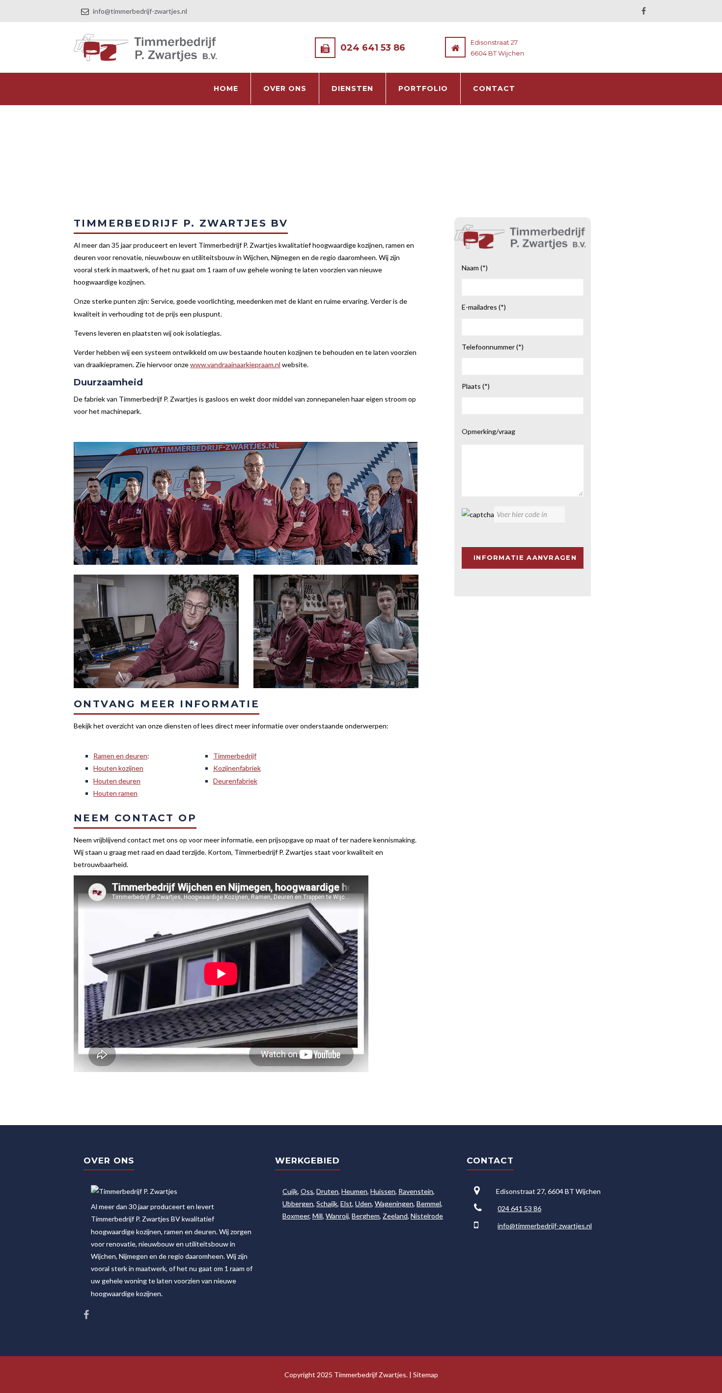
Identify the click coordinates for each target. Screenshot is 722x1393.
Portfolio (423, 88)
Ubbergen (297, 1203)
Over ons (284, 88)
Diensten (352, 88)
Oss (307, 1191)
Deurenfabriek (235, 781)
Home (226, 88)
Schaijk (326, 1203)
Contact (494, 88)
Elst (346, 1203)
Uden (363, 1203)
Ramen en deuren (120, 756)
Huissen (382, 1191)
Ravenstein (415, 1191)
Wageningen (394, 1203)
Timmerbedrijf (234, 756)
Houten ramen (115, 793)
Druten (327, 1191)
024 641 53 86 (372, 47)
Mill (317, 1216)
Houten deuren (116, 781)
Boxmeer (295, 1216)
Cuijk (290, 1191)
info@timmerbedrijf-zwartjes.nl (140, 11)
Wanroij (337, 1216)
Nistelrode (427, 1216)
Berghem (366, 1216)
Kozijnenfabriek (237, 768)
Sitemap (425, 1374)
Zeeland (395, 1216)
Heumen (354, 1191)
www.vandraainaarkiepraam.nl (235, 364)
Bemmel (429, 1203)
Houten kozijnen (118, 768)
